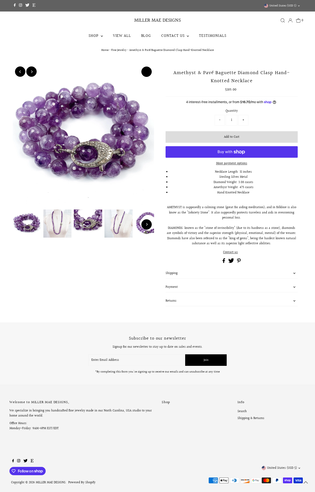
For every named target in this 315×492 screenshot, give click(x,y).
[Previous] (20, 72)
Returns (171, 300)
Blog (146, 36)
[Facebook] (15, 5)
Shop (94, 36)
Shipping (172, 273)
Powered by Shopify (81, 482)
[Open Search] (283, 20)
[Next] (31, 72)
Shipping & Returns (251, 418)
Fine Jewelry (119, 50)
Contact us (230, 252)
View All (122, 36)
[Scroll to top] (305, 482)
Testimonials (212, 36)
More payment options (231, 163)
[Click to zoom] (146, 72)
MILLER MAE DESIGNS (157, 20)
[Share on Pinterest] (239, 262)
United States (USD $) (283, 5)
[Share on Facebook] (224, 262)
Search (242, 411)
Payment (172, 287)
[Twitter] (27, 5)
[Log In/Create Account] (290, 20)
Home (105, 50)
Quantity (232, 111)
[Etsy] (33, 5)
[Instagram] (20, 5)
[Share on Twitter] (231, 262)
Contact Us (173, 36)
